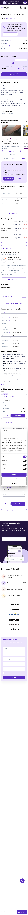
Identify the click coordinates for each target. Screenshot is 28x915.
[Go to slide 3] (14, 158)
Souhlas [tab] (5, 434)
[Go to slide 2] (13, 158)
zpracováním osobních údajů (17, 673)
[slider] (13, 63)
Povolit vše (14, 474)
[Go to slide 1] (12, 158)
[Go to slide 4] (15, 158)
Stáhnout (24, 289)
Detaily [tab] (14, 434)
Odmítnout (14, 483)
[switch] (25, 461)
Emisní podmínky (5, 289)
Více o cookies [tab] (23, 434)
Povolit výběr (14, 479)
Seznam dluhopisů (7, 11)
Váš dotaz (6, 648)
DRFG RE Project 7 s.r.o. (10, 18)
